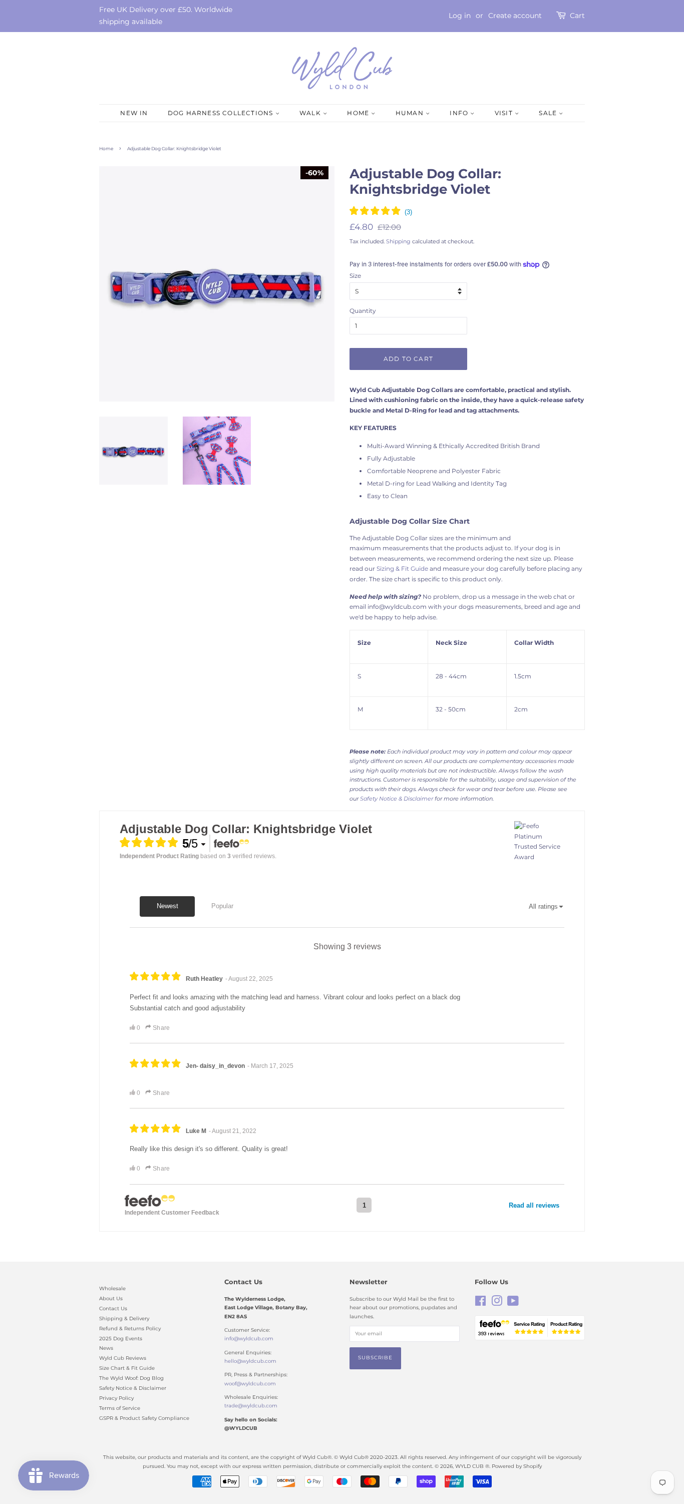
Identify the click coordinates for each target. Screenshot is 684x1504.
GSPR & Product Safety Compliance (144, 1418)
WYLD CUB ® (472, 1466)
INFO (460, 113)
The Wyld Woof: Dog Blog (131, 1378)
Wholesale (112, 1288)
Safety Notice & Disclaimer (132, 1388)
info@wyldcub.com (248, 1338)
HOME (359, 113)
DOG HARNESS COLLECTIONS (221, 113)
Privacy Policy (116, 1398)
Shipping (398, 241)
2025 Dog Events (120, 1338)
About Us (111, 1298)
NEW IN (134, 113)
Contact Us (113, 1308)
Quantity (363, 310)
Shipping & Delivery (124, 1318)
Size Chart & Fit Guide (127, 1368)
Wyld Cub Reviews (122, 1358)
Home (106, 148)
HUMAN (411, 113)
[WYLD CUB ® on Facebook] (480, 1303)
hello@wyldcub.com (250, 1361)
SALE (549, 113)
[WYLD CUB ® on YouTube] (513, 1303)
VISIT (505, 113)
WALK (311, 113)
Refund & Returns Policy (130, 1328)
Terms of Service (119, 1408)
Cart (577, 15)
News (106, 1348)
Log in (460, 15)
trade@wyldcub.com (250, 1405)
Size (355, 275)
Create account (515, 15)
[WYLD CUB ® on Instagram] (496, 1303)
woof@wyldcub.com (250, 1383)
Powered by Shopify (517, 1466)
